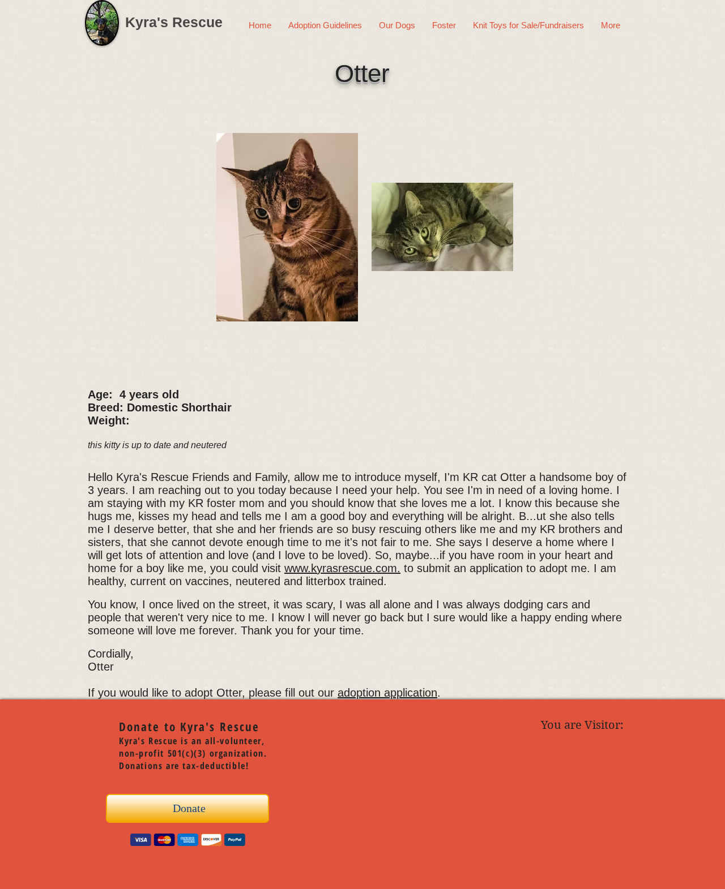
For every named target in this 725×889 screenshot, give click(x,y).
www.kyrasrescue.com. (342, 568)
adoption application (387, 692)
